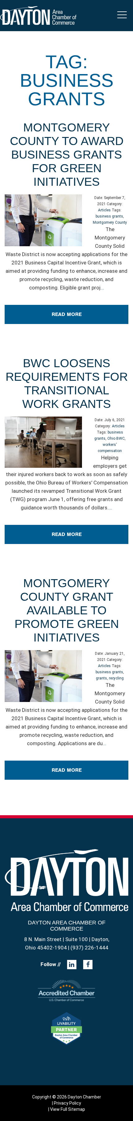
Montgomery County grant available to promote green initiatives (67, 610)
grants (101, 678)
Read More (67, 314)
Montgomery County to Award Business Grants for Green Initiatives (66, 154)
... (102, 287)
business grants (109, 216)
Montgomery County (110, 222)
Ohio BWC (116, 438)
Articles (104, 210)
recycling (116, 678)
